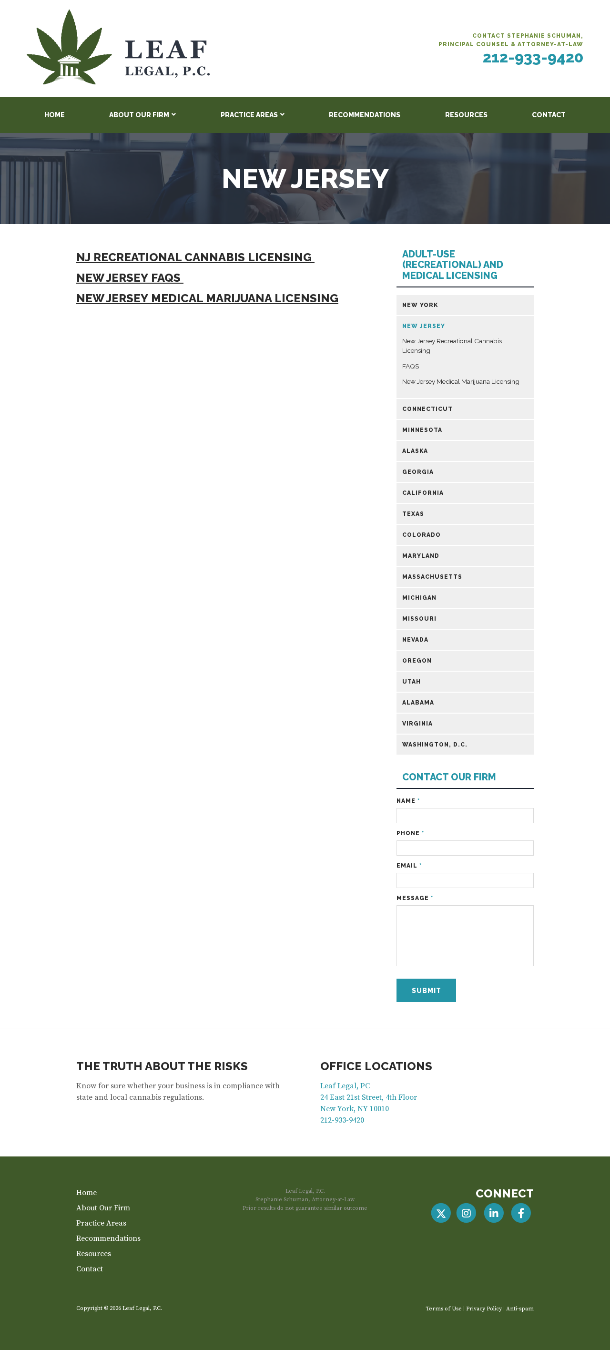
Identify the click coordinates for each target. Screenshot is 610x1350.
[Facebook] (521, 1213)
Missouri (419, 618)
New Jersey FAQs (129, 278)
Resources (466, 115)
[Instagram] (466, 1213)
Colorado (421, 535)
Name (408, 801)
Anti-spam (520, 1308)
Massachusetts (432, 576)
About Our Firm (139, 115)
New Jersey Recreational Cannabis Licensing (452, 345)
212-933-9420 (533, 57)
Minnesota (422, 430)
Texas (413, 514)
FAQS (410, 366)
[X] (441, 1213)
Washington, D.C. (435, 744)
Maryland (420, 555)
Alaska (415, 451)
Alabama (418, 702)
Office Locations (376, 1066)
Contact (549, 115)
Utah (411, 681)
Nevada (415, 639)
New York (420, 305)
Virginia (417, 723)
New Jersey (423, 326)
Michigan (419, 597)
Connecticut (427, 409)
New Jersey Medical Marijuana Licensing (207, 298)
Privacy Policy (484, 1308)
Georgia (418, 472)
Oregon (417, 660)
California (423, 493)
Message (414, 898)
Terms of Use (444, 1308)
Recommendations (364, 115)
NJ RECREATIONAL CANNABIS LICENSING (195, 257)
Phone (410, 833)
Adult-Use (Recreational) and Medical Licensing (452, 265)
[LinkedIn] (493, 1213)
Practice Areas (249, 115)
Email (409, 865)
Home (54, 115)
